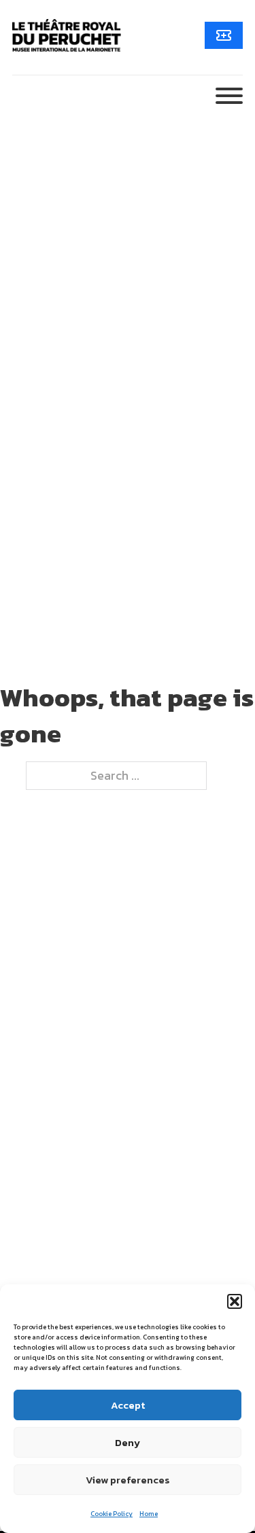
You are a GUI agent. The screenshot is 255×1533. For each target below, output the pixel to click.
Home (148, 1514)
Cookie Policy (111, 1514)
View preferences (128, 1479)
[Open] (229, 96)
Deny (127, 1442)
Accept (128, 1405)
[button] (234, 1301)
